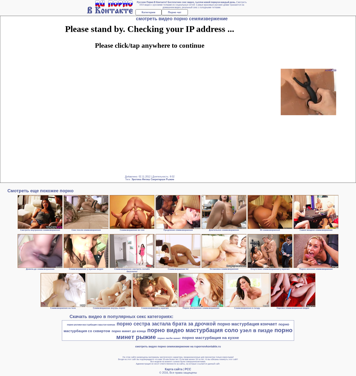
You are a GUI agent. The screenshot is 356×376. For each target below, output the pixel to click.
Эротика (136, 179)
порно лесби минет (169, 338)
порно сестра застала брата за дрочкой (166, 324)
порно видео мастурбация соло (192, 330)
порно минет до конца (129, 331)
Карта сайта (173, 369)
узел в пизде (256, 330)
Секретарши (158, 179)
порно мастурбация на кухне (210, 338)
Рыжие (170, 179)
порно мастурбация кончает (247, 324)
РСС (188, 369)
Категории (148, 12)
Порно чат (174, 12)
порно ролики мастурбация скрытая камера (91, 324)
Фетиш (146, 179)
